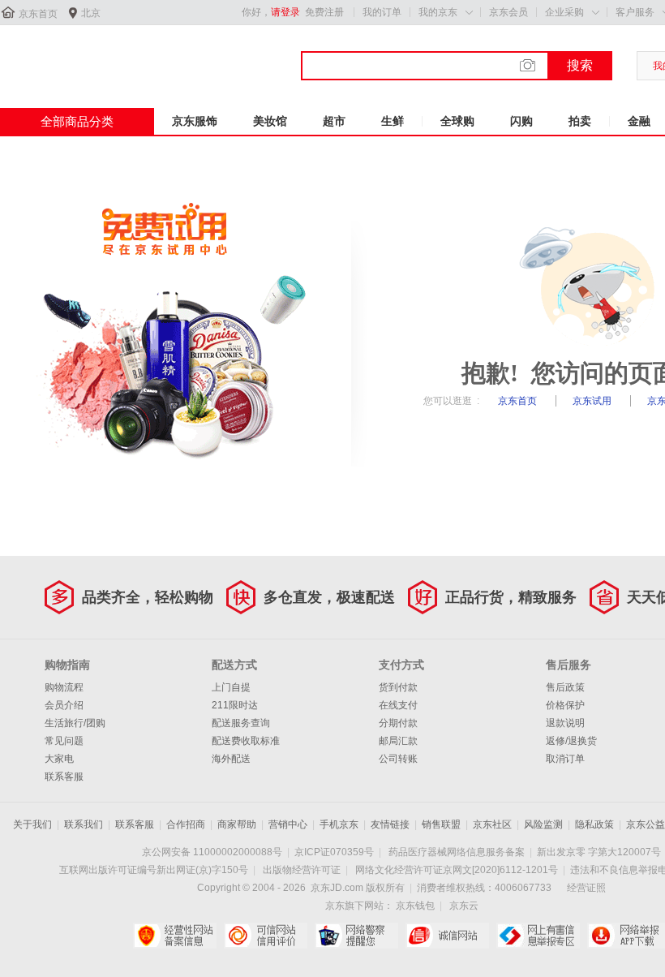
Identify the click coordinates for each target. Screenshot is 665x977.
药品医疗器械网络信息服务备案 (456, 852)
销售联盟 (441, 824)
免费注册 (324, 12)
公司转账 (398, 758)
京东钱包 (415, 905)
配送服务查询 (241, 723)
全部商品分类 (77, 121)
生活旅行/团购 (75, 723)
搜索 (580, 65)
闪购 (521, 120)
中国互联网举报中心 (538, 936)
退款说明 (565, 723)
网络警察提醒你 (356, 936)
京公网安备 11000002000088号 (212, 852)
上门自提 (231, 687)
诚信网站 (447, 936)
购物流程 (64, 687)
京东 (54, 56)
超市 (334, 120)
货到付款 (398, 687)
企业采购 (564, 12)
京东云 (463, 905)
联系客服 (64, 776)
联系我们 (83, 824)
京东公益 (645, 824)
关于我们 (32, 824)
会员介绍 (64, 705)
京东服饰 (194, 120)
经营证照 (586, 887)
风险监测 (543, 824)
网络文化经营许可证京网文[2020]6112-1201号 (456, 870)
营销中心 (287, 824)
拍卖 (579, 120)
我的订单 (382, 12)
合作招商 (185, 824)
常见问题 (64, 741)
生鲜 (392, 120)
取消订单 (565, 758)
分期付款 (398, 723)
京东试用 (593, 401)
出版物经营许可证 (302, 870)
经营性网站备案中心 (175, 936)
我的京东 (437, 12)
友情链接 (390, 824)
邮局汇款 (398, 741)
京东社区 (492, 824)
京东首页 (38, 13)
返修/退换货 (571, 741)
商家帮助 (236, 824)
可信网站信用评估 (265, 936)
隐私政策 (594, 824)
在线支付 (398, 705)
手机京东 (339, 824)
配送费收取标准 (246, 741)
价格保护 (565, 705)
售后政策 (565, 687)
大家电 (59, 758)
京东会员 (508, 12)
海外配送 (231, 758)
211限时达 (235, 705)
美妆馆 (270, 120)
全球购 (457, 120)
